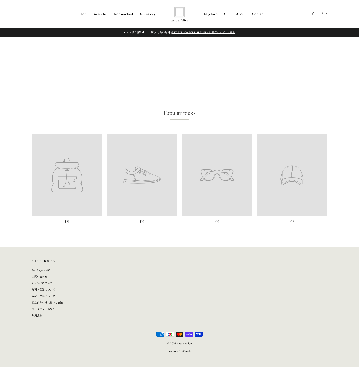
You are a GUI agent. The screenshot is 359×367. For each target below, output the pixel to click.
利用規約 (37, 315)
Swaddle (99, 14)
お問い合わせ (39, 276)
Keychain (210, 14)
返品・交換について (43, 296)
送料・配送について (43, 289)
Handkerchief (122, 14)
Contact (258, 14)
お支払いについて (42, 283)
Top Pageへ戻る (41, 270)
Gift (227, 14)
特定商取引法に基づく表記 (47, 302)
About (241, 14)
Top (83, 14)
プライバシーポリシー (45, 309)
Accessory (148, 14)
